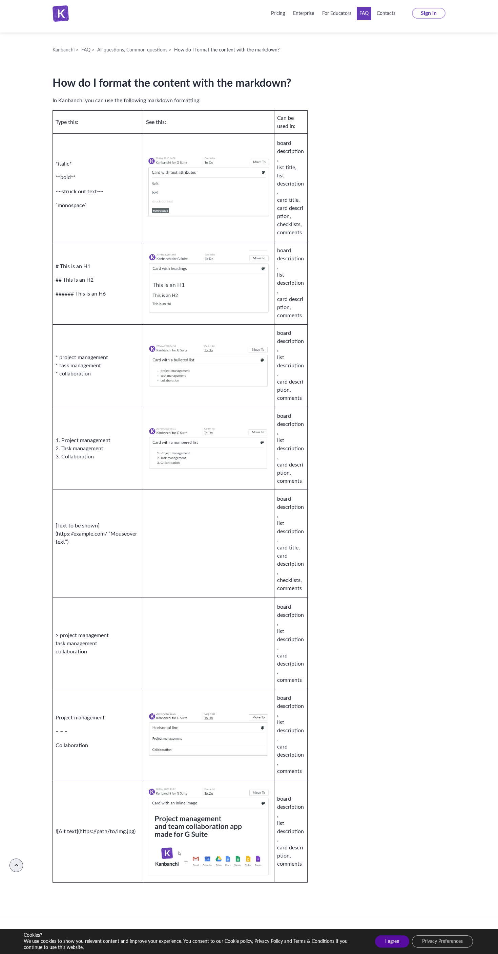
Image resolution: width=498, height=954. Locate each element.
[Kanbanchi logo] (63, 13)
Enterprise (303, 13)
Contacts (386, 13)
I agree (392, 941)
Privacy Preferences (442, 941)
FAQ (364, 13)
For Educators (336, 13)
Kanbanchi (87, 13)
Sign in (429, 13)
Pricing (278, 13)
